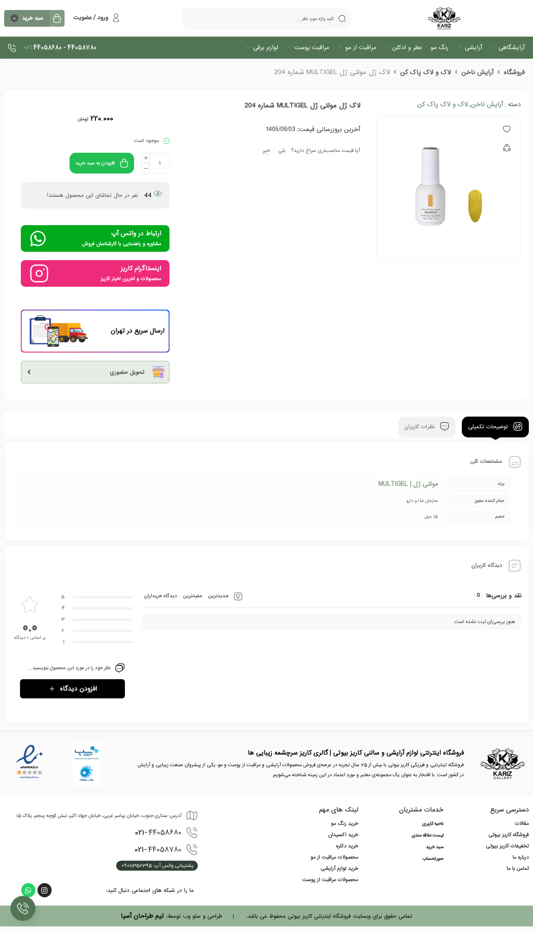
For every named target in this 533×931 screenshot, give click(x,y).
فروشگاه (514, 72)
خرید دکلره (347, 846)
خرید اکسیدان (343, 835)
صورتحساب (433, 859)
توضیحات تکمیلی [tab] (489, 427)
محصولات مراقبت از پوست (330, 880)
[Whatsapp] (28, 890)
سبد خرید (434, 847)
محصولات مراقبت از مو (334, 857)
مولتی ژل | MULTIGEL (408, 484)
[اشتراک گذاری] (506, 148)
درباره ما (521, 857)
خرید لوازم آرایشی (339, 868)
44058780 (158, 850)
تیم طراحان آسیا (142, 916)
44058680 (158, 833)
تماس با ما (518, 868)
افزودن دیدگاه (78, 689)
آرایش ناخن (477, 72)
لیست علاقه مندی (427, 835)
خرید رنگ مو (344, 823)
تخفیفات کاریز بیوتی (507, 846)
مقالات (522, 823)
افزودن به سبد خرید (95, 163)
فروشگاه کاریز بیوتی (508, 835)
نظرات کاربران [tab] (420, 427)
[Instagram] (44, 890)
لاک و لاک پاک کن (425, 72)
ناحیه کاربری (432, 824)
